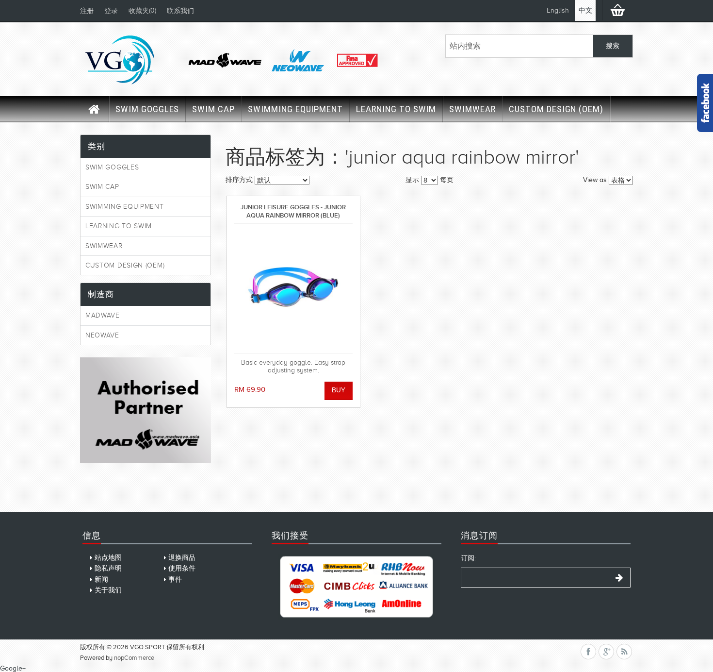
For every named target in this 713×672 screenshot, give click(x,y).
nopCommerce (134, 657)
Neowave (102, 335)
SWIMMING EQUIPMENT (295, 109)
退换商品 (181, 557)
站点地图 (108, 557)
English (558, 10)
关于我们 (108, 590)
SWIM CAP (213, 109)
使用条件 (181, 568)
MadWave (102, 315)
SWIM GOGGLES (147, 109)
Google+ (13, 668)
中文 (585, 10)
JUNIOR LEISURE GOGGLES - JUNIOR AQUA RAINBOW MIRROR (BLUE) (293, 210)
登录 (111, 11)
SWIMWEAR (472, 109)
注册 (87, 11)
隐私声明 (108, 568)
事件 (175, 579)
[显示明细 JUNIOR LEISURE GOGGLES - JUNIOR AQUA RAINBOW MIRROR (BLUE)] (293, 289)
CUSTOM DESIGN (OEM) (556, 109)
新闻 (101, 579)
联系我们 (180, 11)
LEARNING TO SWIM (396, 109)
